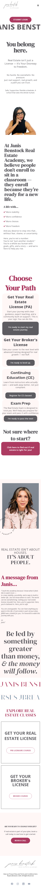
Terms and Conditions (27, 874)
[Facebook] (12, 884)
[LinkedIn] (23, 884)
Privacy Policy (13, 874)
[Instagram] (18, 884)
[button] (38, 5)
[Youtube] (29, 884)
